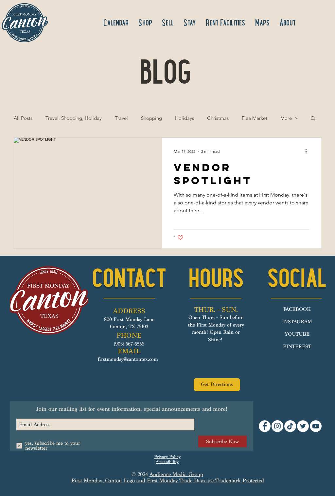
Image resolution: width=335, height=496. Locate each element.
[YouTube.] (316, 426)
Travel (121, 118)
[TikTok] (290, 426)
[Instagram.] (277, 426)
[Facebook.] (265, 426)
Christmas (218, 118)
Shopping (151, 118)
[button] (313, 118)
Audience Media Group (176, 474)
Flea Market (254, 118)
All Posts (23, 118)
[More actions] (308, 151)
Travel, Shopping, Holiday (73, 118)
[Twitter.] (303, 426)
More (286, 118)
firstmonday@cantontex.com (128, 359)
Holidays (184, 118)
